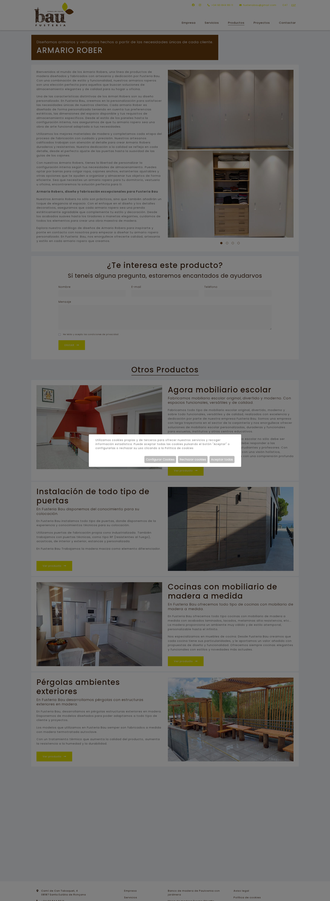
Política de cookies (179, 448)
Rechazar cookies (193, 459)
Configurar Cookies (160, 459)
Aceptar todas (222, 459)
